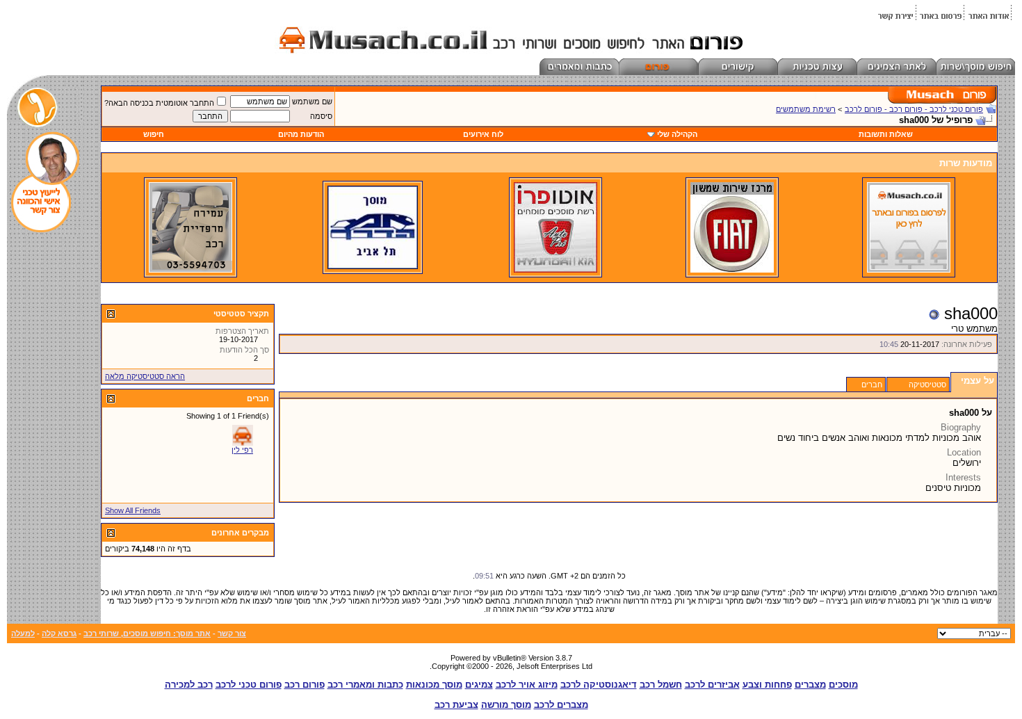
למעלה (23, 633)
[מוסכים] (908, 270)
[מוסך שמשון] (732, 270)
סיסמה (321, 116)
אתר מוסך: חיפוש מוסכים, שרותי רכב (147, 633)
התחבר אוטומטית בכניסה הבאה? (159, 103)
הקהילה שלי (677, 134)
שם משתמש (312, 101)
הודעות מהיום (301, 134)
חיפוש (153, 134)
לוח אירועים (483, 134)
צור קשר (232, 633)
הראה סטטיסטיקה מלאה (145, 376)
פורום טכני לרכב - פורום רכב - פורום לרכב (914, 109)
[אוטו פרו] (555, 270)
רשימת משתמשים (806, 109)
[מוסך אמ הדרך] (372, 266)
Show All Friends (133, 510)
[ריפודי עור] (190, 270)
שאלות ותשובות (886, 134)
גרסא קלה (59, 633)
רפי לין (242, 450)
